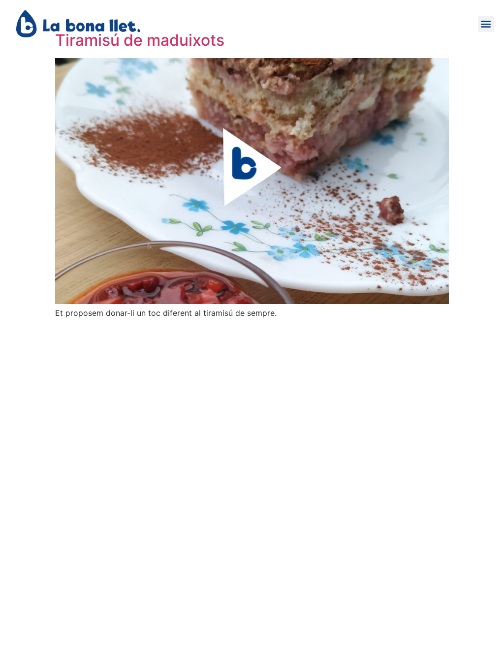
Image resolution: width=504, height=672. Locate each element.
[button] (486, 24)
